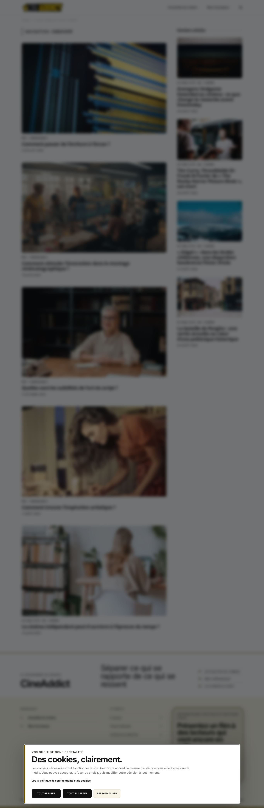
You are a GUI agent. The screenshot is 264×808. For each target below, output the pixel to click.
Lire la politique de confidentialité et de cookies (61, 780)
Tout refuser (46, 793)
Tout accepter (77, 793)
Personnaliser (107, 793)
